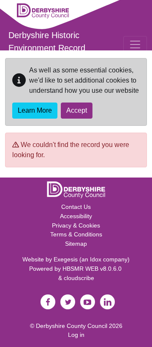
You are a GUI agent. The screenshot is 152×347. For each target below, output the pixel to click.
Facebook (47, 302)
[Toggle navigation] (135, 44)
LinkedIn (107, 302)
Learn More (35, 110)
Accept (76, 110)
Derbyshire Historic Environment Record (46, 42)
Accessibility (76, 216)
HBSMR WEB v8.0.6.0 (92, 268)
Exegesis (66, 259)
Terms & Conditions (76, 234)
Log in (76, 334)
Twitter (67, 302)
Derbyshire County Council (71, 325)
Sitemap (76, 243)
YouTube (87, 302)
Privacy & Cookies (76, 225)
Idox (95, 259)
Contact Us (76, 206)
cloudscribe (79, 278)
